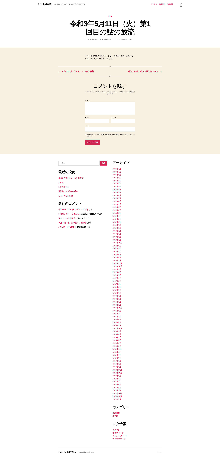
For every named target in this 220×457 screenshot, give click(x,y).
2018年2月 (117, 260)
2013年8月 (117, 355)
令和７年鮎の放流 (65, 196)
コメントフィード (120, 436)
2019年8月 (117, 228)
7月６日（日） (64, 187)
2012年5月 (117, 387)
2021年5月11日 (106, 39)
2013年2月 (117, 367)
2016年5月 (117, 302)
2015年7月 (117, 317)
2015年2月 (117, 325)
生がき (85, 210)
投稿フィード (118, 433)
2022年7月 (117, 192)
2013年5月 (117, 364)
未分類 (110, 16)
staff (96, 39)
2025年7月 (117, 172)
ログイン (116, 430)
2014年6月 (117, 340)
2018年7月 (117, 251)
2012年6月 (117, 384)
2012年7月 (117, 382)
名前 (87, 117)
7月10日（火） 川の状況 (68, 214)
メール (113, 117)
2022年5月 (117, 198)
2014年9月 (117, 331)
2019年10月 (117, 222)
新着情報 (116, 413)
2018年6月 (117, 254)
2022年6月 (117, 195)
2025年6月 (117, 175)
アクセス (154, 4)
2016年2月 (117, 305)
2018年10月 (117, 243)
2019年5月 (117, 237)
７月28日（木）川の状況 (68, 223)
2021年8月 (117, 201)
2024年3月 (117, 186)
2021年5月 (117, 210)
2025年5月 (117, 178)
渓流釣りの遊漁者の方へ (68, 191)
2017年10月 (117, 266)
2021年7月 (117, 204)
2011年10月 (117, 396)
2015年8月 (117, 314)
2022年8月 (117, 189)
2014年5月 (117, 343)
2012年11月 (117, 370)
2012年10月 (117, 373)
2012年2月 (117, 390)
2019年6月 (117, 234)
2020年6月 (117, 216)
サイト (87, 126)
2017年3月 (117, 284)
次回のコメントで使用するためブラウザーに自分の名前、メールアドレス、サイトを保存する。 (111, 135)
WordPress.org (119, 439)
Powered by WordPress (86, 452)
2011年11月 (117, 393)
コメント (88, 101)
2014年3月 (117, 346)
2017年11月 (117, 263)
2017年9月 (117, 269)
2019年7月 (117, 231)
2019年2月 (117, 240)
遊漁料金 (170, 4)
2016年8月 (117, 293)
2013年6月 (117, 361)
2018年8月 (117, 248)
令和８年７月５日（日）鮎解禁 (70, 178)
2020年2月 (117, 219)
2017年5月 (117, 281)
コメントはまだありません (124, 39)
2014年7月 (117, 337)
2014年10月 (117, 328)
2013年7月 (117, 358)
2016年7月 (117, 296)
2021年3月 (117, 213)
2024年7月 (117, 183)
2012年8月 (117, 379)
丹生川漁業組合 (45, 4)
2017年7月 (117, 275)
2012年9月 (117, 376)
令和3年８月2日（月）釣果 (69, 210)
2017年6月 (117, 278)
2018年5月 (117, 257)
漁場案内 (162, 4)
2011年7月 (117, 399)
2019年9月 (117, 225)
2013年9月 (117, 352)
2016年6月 (117, 299)
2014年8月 (117, 334)
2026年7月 (117, 169)
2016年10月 (117, 287)
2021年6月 (117, 207)
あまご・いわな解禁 (66, 218)
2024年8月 (117, 181)
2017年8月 (117, 272)
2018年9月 (117, 246)
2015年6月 (117, 319)
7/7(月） (61, 182)
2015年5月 (117, 322)
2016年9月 (117, 290)
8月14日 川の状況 (66, 227)
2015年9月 (117, 311)
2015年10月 (117, 308)
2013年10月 (117, 349)
